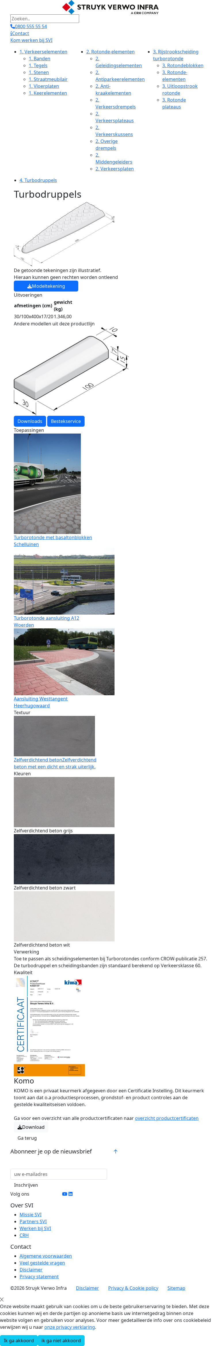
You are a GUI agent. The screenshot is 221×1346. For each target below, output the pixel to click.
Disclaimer (31, 1270)
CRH (24, 1235)
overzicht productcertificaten (167, 1118)
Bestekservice (66, 421)
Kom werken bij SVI (31, 40)
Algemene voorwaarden (46, 1256)
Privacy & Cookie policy (133, 1288)
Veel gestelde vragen (42, 1263)
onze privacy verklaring (69, 1327)
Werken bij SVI (35, 1228)
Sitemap (176, 1288)
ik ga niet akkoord (61, 1340)
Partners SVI (33, 1221)
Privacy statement (39, 1276)
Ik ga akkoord (19, 1340)
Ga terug (27, 1138)
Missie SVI (30, 1214)
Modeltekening (48, 286)
